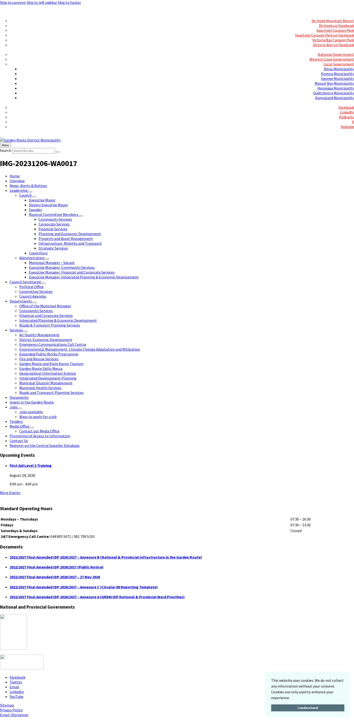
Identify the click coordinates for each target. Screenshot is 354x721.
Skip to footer (69, 2)
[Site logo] (30, 140)
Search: (6, 150)
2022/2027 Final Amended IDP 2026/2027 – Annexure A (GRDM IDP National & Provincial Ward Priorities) (97, 596)
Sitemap (7, 705)
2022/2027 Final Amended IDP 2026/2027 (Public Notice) (57, 567)
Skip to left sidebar (41, 2)
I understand (308, 708)
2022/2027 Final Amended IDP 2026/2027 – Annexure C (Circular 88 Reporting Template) (84, 587)
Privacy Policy (11, 710)
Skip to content (13, 2)
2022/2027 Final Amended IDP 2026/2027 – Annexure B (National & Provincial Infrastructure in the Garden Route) (106, 557)
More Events (10, 492)
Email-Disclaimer (14, 714)
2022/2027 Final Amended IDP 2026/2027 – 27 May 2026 (55, 576)
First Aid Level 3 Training (31, 465)
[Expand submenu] (30, 192)
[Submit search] (57, 152)
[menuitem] (344, 11)
